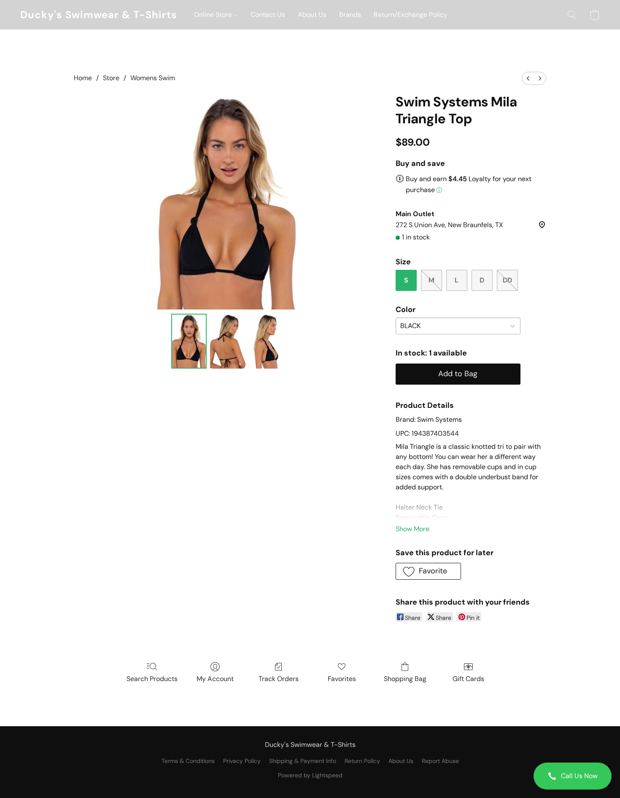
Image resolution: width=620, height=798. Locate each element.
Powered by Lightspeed (310, 775)
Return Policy (362, 761)
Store (111, 77)
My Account (215, 678)
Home (83, 77)
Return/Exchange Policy (410, 14)
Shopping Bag (405, 678)
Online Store (214, 14)
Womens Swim (152, 77)
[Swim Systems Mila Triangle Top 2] (266, 341)
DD (507, 280)
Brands (350, 14)
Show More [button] (412, 528)
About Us (312, 14)
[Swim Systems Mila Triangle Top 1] (227, 341)
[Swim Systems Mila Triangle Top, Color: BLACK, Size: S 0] (189, 341)
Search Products (152, 678)
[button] (573, 776)
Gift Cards (468, 678)
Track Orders (279, 678)
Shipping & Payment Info (302, 761)
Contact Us (268, 14)
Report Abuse (440, 761)
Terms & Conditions (188, 761)
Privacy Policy (242, 761)
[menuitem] (528, 78)
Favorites (342, 678)
